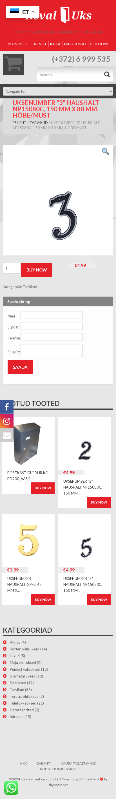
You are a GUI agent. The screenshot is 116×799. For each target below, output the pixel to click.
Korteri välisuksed (24, 649)
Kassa (55, 44)
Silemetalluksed (22, 676)
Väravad (17, 716)
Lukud (15, 656)
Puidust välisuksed (25, 669)
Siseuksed (18, 683)
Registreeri (18, 44)
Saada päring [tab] (18, 301)
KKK (23, 763)
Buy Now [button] (99, 502)
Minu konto (75, 44)
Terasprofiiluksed (24, 696)
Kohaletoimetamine (58, 769)
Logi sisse (39, 44)
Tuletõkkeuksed (23, 703)
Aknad (15, 642)
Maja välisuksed (23, 662)
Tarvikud (39, 122)
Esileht (19, 122)
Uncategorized (22, 710)
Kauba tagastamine (78, 763)
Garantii (44, 763)
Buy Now (36, 269)
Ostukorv (99, 44)
